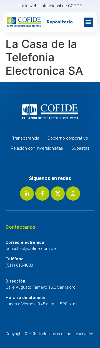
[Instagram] (73, 193)
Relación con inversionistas (37, 148)
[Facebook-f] (42, 193)
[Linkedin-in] (27, 193)
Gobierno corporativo (68, 138)
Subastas (80, 148)
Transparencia (25, 138)
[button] (88, 22)
